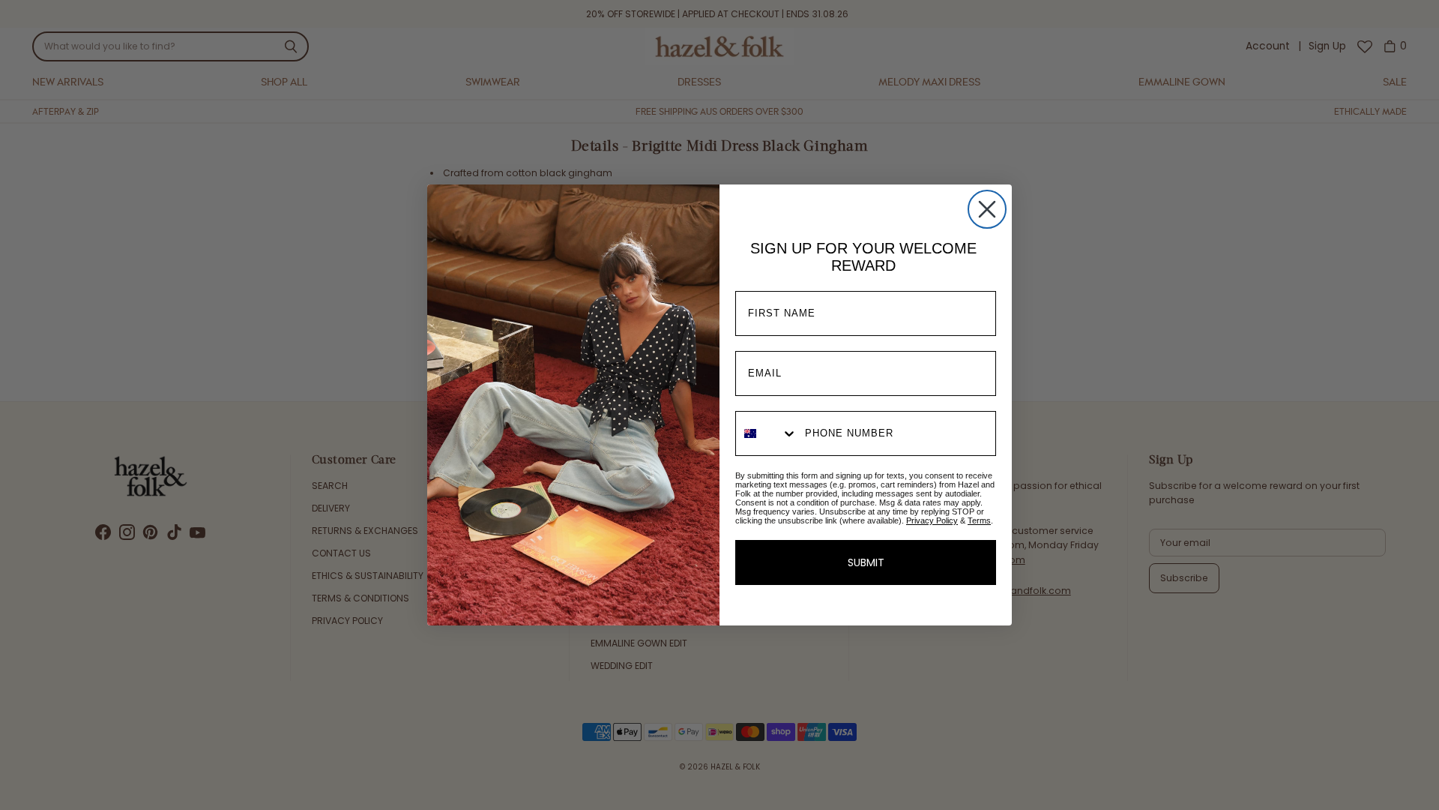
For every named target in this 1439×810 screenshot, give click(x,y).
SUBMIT (866, 562)
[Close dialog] (987, 209)
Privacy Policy (932, 520)
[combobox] (766, 433)
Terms (979, 520)
